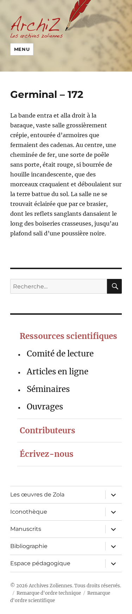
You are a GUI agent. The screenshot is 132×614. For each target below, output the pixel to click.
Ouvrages (45, 407)
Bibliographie (29, 546)
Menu (22, 49)
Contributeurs (47, 430)
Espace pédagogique (40, 563)
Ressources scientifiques (68, 336)
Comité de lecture (60, 354)
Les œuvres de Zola (37, 494)
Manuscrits (25, 529)
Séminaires (48, 389)
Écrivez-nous (47, 454)
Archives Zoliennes (50, 586)
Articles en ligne (57, 371)
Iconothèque (28, 511)
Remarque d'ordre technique (49, 593)
